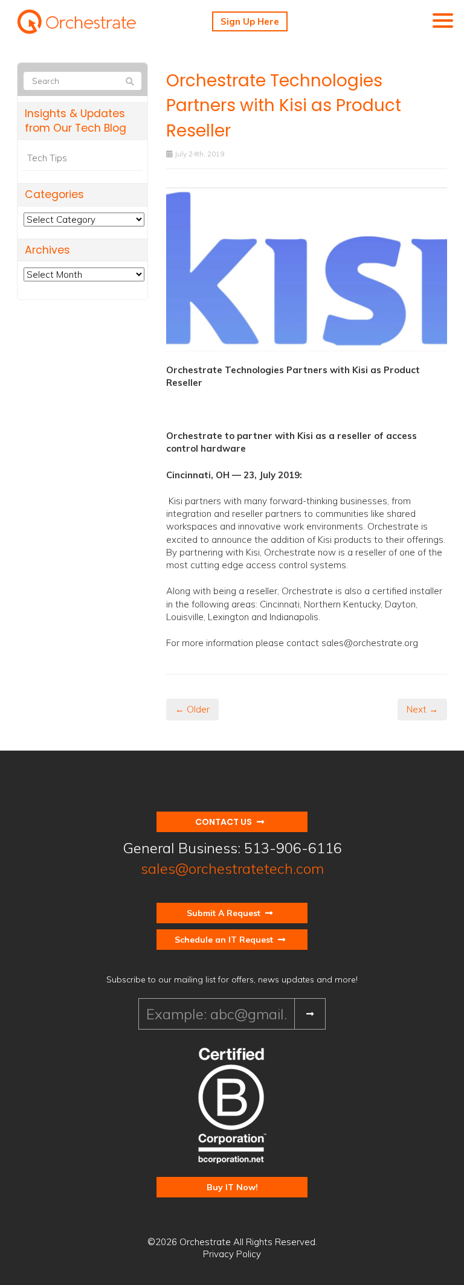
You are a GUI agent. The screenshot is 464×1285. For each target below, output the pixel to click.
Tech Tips (47, 158)
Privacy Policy (232, 1254)
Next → (422, 709)
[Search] (129, 81)
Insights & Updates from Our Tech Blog (75, 121)
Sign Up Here (250, 21)
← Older (192, 709)
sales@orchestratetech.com (232, 868)
